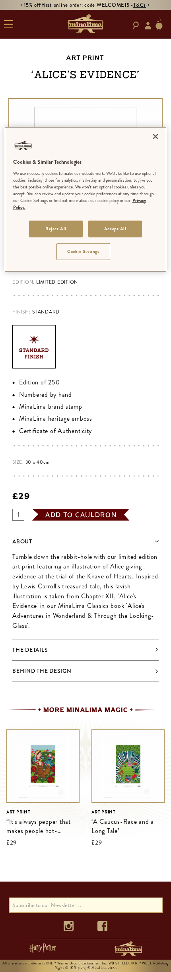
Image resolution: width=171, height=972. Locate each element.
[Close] (155, 136)
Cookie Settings (83, 251)
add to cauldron (81, 514)
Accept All (115, 228)
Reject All (55, 228)
